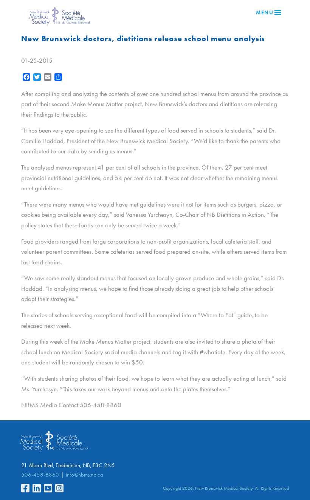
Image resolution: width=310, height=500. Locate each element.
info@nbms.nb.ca (84, 474)
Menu (264, 12)
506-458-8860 (40, 474)
